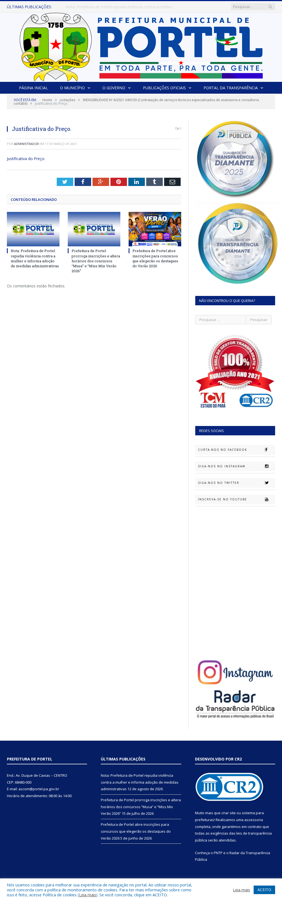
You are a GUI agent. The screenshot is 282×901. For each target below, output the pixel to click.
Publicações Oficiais (164, 87)
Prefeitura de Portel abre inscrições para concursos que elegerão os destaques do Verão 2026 (155, 258)
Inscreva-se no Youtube (222, 499)
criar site (228, 812)
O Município (72, 87)
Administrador (26, 144)
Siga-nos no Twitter (218, 483)
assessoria (253, 819)
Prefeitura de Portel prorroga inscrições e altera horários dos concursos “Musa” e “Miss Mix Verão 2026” (122, 6)
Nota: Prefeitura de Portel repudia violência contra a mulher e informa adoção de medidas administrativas (35, 258)
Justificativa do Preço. (26, 158)
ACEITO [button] (264, 889)
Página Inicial (33, 87)
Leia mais (87, 894)
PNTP (218, 852)
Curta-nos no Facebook (222, 450)
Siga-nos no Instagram (221, 466)
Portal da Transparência (231, 87)
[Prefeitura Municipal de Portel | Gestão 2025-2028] (141, 46)
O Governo (113, 87)
